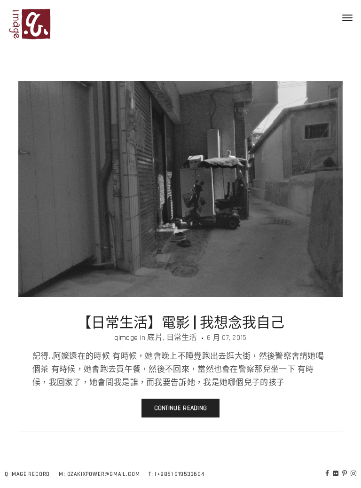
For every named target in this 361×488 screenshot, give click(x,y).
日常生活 (181, 338)
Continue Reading (180, 408)
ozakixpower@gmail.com (103, 474)
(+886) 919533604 (179, 474)
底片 (155, 338)
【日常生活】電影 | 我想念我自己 (180, 320)
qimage (126, 338)
